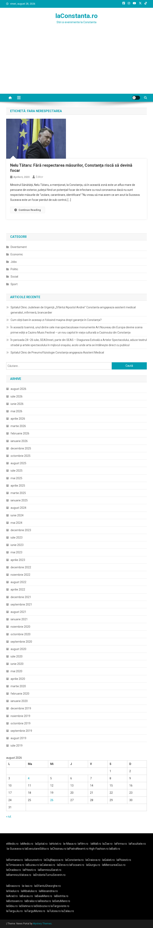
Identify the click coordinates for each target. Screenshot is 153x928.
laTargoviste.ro (60, 906)
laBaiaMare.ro (43, 896)
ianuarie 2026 (19, 441)
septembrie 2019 (21, 730)
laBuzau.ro (33, 864)
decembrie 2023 (21, 530)
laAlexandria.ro (48, 891)
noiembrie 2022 (20, 574)
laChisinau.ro (58, 848)
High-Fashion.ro (99, 848)
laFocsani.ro (76, 864)
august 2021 (18, 611)
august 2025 (18, 463)
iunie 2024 (17, 515)
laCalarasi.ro (47, 864)
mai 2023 (16, 552)
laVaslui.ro (13, 891)
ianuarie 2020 (19, 701)
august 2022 (18, 582)
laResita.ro (44, 901)
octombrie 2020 (20, 634)
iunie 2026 (17, 403)
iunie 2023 (17, 545)
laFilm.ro (83, 843)
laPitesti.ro (29, 869)
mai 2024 (16, 522)
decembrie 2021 (21, 597)
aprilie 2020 (18, 678)
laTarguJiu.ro (15, 911)
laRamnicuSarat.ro (49, 869)
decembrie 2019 (21, 708)
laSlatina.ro (26, 906)
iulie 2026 (17, 396)
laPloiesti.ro (124, 859)
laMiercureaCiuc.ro (114, 864)
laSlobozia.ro (42, 906)
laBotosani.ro (14, 901)
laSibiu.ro (12, 906)
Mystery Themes (42, 923)
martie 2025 (18, 493)
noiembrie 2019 (20, 716)
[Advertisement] (76, 64)
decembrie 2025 (21, 448)
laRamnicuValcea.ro (18, 874)
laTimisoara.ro (15, 864)
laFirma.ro (120, 843)
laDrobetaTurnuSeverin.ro (49, 874)
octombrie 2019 (20, 723)
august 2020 (18, 649)
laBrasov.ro (13, 885)
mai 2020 (16, 671)
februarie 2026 (20, 433)
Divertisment (19, 247)
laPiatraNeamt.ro (77, 848)
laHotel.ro (55, 843)
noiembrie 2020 (20, 626)
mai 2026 (16, 411)
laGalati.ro (108, 859)
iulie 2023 (17, 537)
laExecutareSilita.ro (37, 848)
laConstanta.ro (76, 16)
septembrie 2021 (21, 604)
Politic (14, 269)
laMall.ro (96, 843)
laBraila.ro (31, 901)
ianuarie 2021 (19, 619)
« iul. (9, 816)
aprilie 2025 (18, 485)
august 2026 (18, 388)
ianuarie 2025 (19, 500)
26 (51, 800)
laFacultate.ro (137, 843)
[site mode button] (136, 98)
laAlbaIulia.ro (29, 891)
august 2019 (18, 738)
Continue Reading (30, 209)
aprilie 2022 (18, 589)
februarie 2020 (20, 693)
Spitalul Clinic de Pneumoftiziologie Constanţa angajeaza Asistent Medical (57, 352)
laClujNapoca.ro (53, 859)
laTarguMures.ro (35, 911)
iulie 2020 (17, 656)
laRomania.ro (14, 859)
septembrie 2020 (21, 641)
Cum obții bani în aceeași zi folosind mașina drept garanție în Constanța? (56, 320)
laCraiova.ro (92, 859)
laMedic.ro (27, 843)
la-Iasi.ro (27, 885)
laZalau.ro (67, 911)
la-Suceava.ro (15, 848)
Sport (14, 284)
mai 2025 (16, 478)
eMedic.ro (12, 843)
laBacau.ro (26, 896)
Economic (17, 254)
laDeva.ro (63, 864)
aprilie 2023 (18, 560)
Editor (39, 176)
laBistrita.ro (61, 896)
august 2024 (18, 507)
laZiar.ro (107, 843)
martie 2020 (18, 686)
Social (14, 276)
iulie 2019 (17, 745)
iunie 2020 (17, 663)
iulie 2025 (17, 470)
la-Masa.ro (69, 843)
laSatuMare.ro (61, 901)
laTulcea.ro (54, 911)
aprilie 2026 (18, 418)
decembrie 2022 (21, 567)
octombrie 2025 (20, 455)
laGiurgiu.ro (94, 864)
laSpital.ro (41, 843)
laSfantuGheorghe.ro (47, 885)
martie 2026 (18, 426)
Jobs (14, 261)
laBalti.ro (114, 848)
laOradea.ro (13, 869)
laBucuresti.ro (33, 859)
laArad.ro (12, 896)
